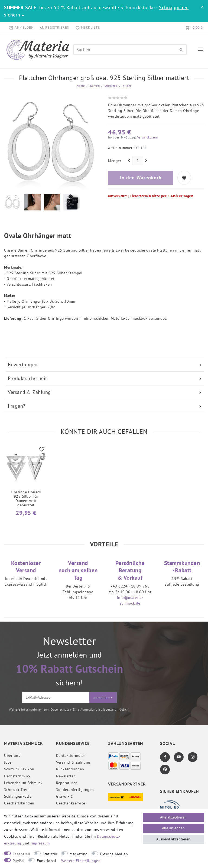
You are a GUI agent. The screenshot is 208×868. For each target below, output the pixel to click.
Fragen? (16, 406)
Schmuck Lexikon (19, 769)
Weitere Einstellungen (81, 860)
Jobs (8, 762)
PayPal (19, 860)
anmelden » (103, 697)
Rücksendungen (70, 769)
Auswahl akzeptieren (173, 839)
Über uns (12, 755)
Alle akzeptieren (173, 817)
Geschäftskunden (19, 803)
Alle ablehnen (173, 828)
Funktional (46, 860)
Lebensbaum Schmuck (23, 782)
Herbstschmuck (17, 776)
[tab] (105, 365)
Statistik (50, 854)
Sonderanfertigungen (75, 789)
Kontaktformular (70, 755)
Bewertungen (23, 364)
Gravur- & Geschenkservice (70, 800)
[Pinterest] (165, 769)
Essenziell (21, 854)
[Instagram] (192, 757)
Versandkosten (147, 137)
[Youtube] (179, 757)
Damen (94, 86)
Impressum (40, 843)
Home (81, 86)
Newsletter (65, 776)
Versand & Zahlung (29, 392)
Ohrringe (111, 86)
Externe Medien (114, 854)
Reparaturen (67, 782)
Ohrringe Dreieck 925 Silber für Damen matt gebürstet (26, 498)
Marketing (79, 854)
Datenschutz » (61, 709)
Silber (126, 86)
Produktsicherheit (27, 378)
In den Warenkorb (141, 177)
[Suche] (181, 50)
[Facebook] (165, 757)
